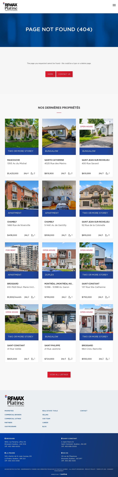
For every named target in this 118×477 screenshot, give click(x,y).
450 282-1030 (70, 461)
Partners (8, 422)
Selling (45, 414)
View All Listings (59, 375)
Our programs (10, 426)
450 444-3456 (14, 461)
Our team (46, 418)
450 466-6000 (14, 446)
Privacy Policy (90, 469)
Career (45, 422)
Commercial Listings (13, 418)
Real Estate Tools (50, 411)
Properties (9, 411)
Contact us (64, 74)
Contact (83, 411)
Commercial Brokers (13, 414)
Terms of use (101, 469)
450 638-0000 (71, 446)
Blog (44, 426)
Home (50, 74)
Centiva (63, 474)
